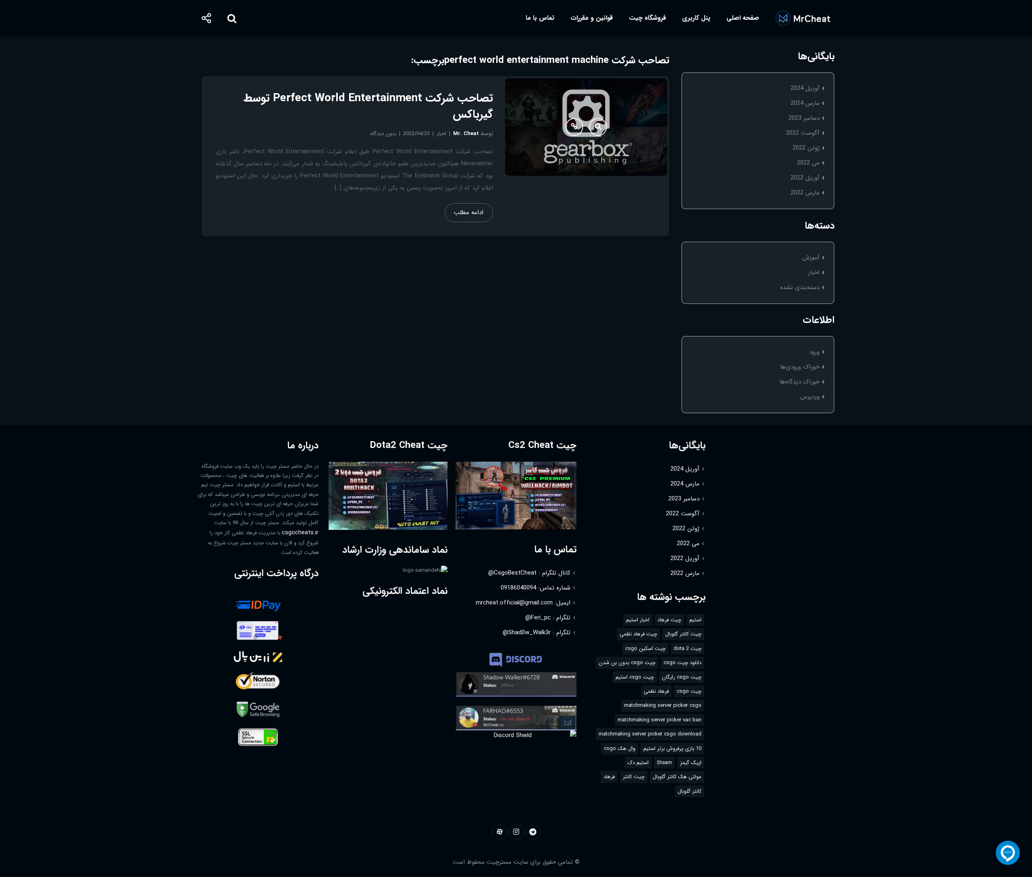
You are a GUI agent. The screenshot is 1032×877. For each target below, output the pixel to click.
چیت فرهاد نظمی (638, 634)
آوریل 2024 (805, 88)
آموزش (811, 257)
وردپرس (810, 397)
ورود (814, 352)
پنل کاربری (696, 18)
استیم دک (638, 762)
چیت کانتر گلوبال (683, 634)
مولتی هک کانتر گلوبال (677, 777)
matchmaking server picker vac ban (659, 720)
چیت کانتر (634, 777)
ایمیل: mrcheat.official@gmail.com (523, 603)
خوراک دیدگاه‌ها (800, 382)
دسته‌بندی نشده (800, 287)
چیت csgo (689, 691)
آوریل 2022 (805, 178)
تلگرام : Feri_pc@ (547, 618)
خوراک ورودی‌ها (800, 367)
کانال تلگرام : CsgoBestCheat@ (529, 573)
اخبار (814, 272)
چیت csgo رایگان (681, 677)
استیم (695, 620)
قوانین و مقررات (591, 18)
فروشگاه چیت (647, 18)
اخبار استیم (637, 620)
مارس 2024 (805, 103)
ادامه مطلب (468, 212)
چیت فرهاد (669, 620)
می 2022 (808, 163)
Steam (664, 762)
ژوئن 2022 (806, 148)
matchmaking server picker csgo (662, 705)
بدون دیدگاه (383, 133)
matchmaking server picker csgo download (650, 734)
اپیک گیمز (690, 762)
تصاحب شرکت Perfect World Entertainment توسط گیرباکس (368, 106)
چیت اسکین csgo (645, 648)
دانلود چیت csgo (682, 662)
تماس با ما (540, 18)
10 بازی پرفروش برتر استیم (672, 748)
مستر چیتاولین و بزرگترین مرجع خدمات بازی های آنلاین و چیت (802, 18)
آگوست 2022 (803, 133)
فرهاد (609, 777)
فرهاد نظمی (656, 691)
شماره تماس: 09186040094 (535, 588)
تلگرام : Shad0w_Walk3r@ (536, 632)
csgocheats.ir (300, 532)
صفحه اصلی (742, 18)
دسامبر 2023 (804, 118)
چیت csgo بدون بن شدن (627, 662)
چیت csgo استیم (635, 677)
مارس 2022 (805, 193)
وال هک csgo (619, 748)
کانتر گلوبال (689, 791)
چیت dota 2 (687, 648)
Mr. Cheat (466, 133)
